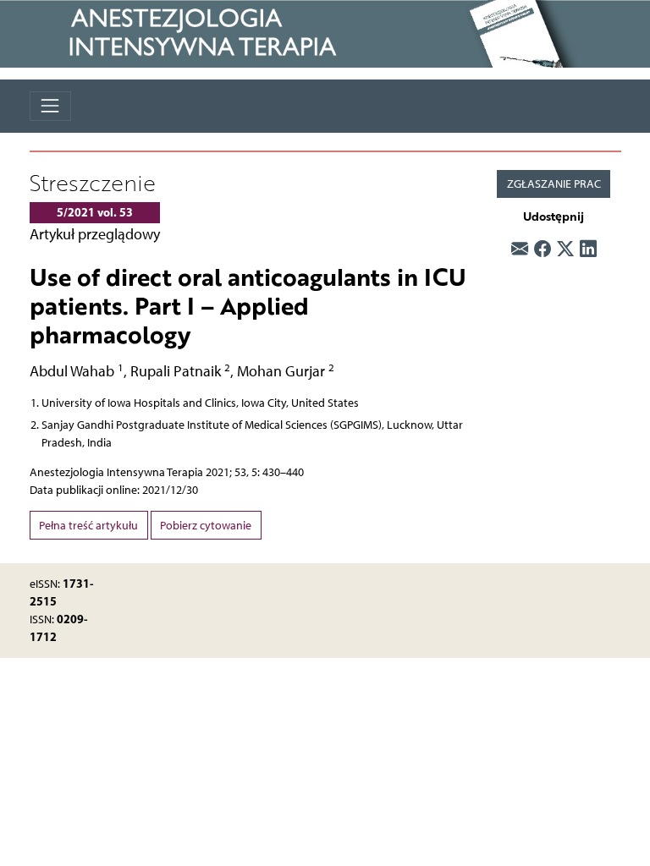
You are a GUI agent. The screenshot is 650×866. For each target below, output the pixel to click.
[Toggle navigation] (50, 106)
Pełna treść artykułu (88, 525)
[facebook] (542, 248)
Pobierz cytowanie (205, 525)
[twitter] (565, 248)
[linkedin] (588, 248)
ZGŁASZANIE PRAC (554, 184)
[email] (519, 248)
